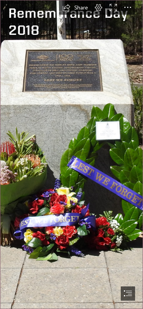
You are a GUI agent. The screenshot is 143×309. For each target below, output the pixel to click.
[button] (75, 7)
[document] (71, 154)
